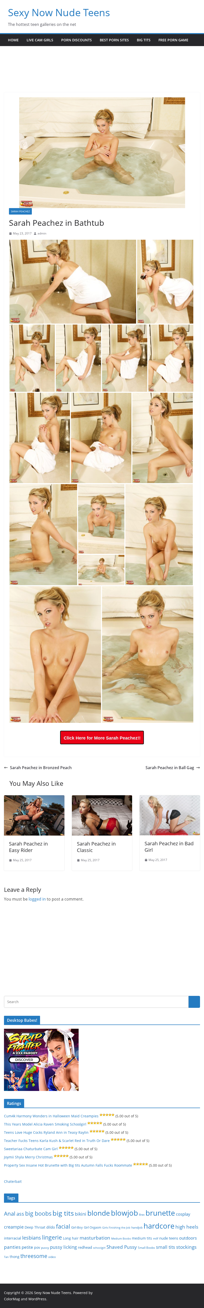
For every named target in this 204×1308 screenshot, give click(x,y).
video (52, 1257)
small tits (165, 1247)
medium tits (142, 1238)
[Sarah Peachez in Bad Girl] (170, 798)
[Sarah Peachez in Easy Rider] (34, 798)
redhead (85, 1247)
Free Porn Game (173, 40)
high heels (186, 1227)
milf (155, 1238)
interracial (12, 1238)
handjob (137, 1227)
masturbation (95, 1238)
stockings (186, 1247)
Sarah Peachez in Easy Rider (28, 846)
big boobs (38, 1213)
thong (14, 1256)
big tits (63, 1213)
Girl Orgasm (92, 1227)
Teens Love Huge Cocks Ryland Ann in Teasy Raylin (46, 1132)
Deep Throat (35, 1227)
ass (20, 1213)
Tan (6, 1257)
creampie (14, 1227)
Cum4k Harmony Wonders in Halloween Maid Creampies (51, 1116)
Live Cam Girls (40, 40)
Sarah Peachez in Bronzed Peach (41, 767)
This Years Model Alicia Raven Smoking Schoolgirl (45, 1124)
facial (63, 1226)
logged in (37, 899)
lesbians (31, 1237)
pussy (45, 1248)
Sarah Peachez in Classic (96, 846)
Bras (142, 1214)
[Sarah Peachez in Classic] (102, 798)
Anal (9, 1213)
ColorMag (12, 1299)
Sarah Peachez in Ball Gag (170, 767)
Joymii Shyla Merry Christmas (28, 1157)
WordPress (37, 1299)
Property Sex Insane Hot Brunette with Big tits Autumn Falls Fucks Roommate (68, 1165)
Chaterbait (13, 1181)
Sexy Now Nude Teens (59, 12)
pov (37, 1247)
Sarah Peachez (20, 211)
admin (42, 233)
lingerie (52, 1237)
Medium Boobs (121, 1238)
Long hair (71, 1238)
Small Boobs (146, 1248)
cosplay (183, 1214)
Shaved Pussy (121, 1247)
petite (27, 1247)
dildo (50, 1227)
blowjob (124, 1213)
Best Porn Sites (114, 40)
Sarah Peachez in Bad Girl (169, 846)
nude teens (168, 1238)
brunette (160, 1213)
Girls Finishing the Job (116, 1227)
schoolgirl (99, 1248)
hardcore (159, 1226)
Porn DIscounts (76, 40)
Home (13, 40)
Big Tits (144, 40)
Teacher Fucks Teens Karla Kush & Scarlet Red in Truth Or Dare (57, 1140)
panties (12, 1247)
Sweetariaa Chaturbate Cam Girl (31, 1148)
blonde (98, 1213)
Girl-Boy (77, 1227)
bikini (80, 1214)
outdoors (188, 1238)
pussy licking (63, 1247)
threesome (33, 1255)
